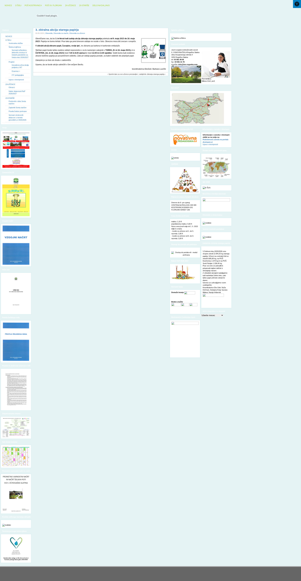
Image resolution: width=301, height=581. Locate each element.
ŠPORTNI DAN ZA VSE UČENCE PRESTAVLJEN (123, 74)
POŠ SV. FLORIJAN (53, 5)
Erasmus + (16, 71)
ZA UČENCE (70, 5)
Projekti (11, 62)
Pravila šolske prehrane (18, 111)
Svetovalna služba (16, 43)
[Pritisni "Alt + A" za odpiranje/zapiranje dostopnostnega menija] (297, 4)
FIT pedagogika (18, 75)
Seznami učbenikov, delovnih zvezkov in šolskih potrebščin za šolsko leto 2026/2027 (20, 53)
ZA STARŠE (84, 5)
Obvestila (49, 33)
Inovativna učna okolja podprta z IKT (20, 66)
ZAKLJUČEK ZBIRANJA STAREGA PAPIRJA (151, 74)
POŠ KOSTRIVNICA (33, 5)
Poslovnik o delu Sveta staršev (17, 102)
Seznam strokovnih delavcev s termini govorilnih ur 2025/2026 (17, 117)
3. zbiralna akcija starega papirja (57, 29)
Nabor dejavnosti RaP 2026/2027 (17, 92)
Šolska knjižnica (15, 47)
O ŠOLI (18, 5)
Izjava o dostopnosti (16, 80)
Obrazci (12, 87)
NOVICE (8, 5)
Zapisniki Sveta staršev (17, 107)
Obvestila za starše (60, 33)
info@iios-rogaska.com (188, 64)
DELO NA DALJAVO (101, 5)
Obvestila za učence (77, 33)
